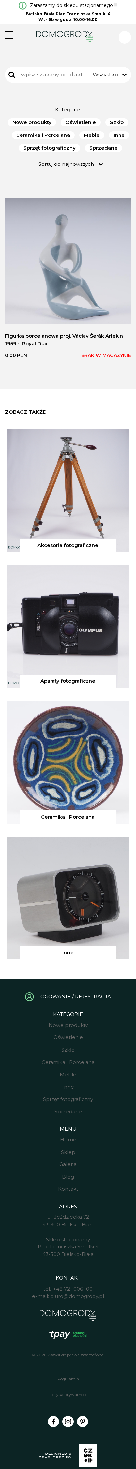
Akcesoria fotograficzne (67, 545)
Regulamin (68, 1378)
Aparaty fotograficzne (67, 681)
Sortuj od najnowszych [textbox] (66, 164)
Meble (92, 135)
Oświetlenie (80, 122)
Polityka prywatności (68, 1394)
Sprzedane (103, 148)
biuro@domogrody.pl (77, 1296)
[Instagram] (68, 1421)
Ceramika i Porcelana (43, 135)
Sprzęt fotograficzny (49, 148)
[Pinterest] (82, 1421)
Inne (119, 135)
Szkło (117, 122)
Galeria (68, 1164)
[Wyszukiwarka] (12, 74)
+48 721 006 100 (73, 1289)
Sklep (68, 1152)
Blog (68, 1177)
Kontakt (68, 1189)
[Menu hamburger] (9, 35)
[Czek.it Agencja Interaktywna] (68, 1456)
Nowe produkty (31, 122)
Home (68, 1139)
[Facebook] (53, 1421)
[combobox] (108, 75)
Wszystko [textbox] (105, 75)
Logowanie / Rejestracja (74, 996)
